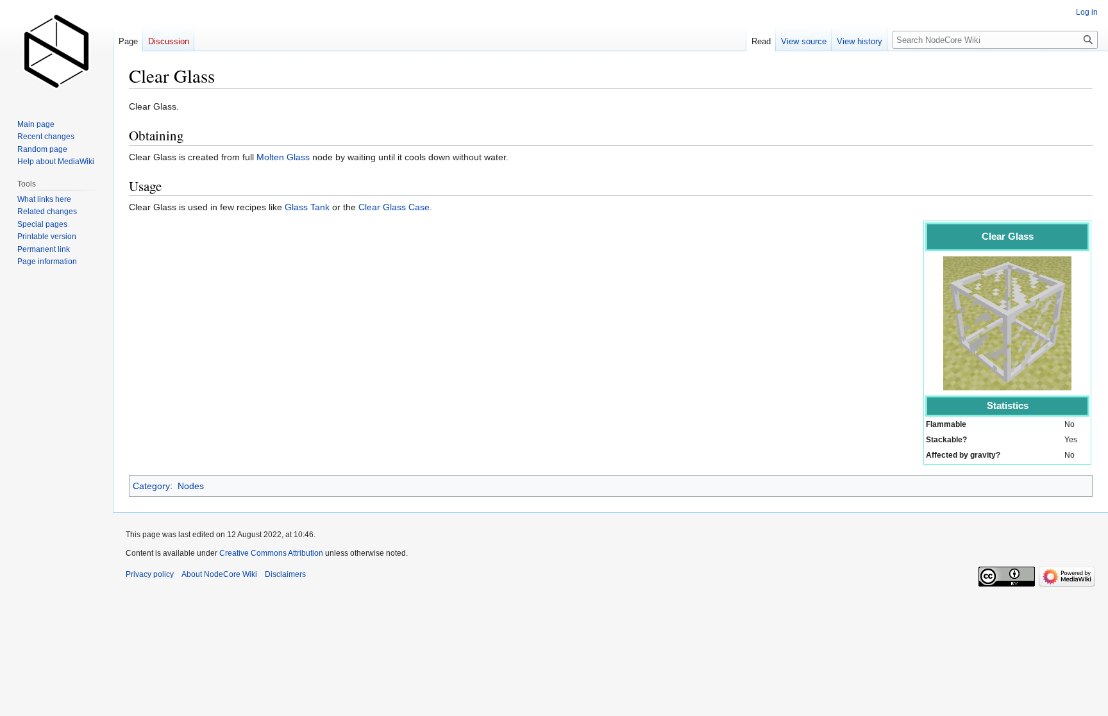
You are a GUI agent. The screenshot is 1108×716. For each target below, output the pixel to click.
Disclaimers (285, 574)
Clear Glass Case (394, 207)
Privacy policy (150, 574)
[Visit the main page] (56, 51)
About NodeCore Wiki (219, 574)
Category (151, 486)
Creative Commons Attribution (271, 553)
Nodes (191, 486)
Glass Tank (307, 207)
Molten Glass (283, 157)
